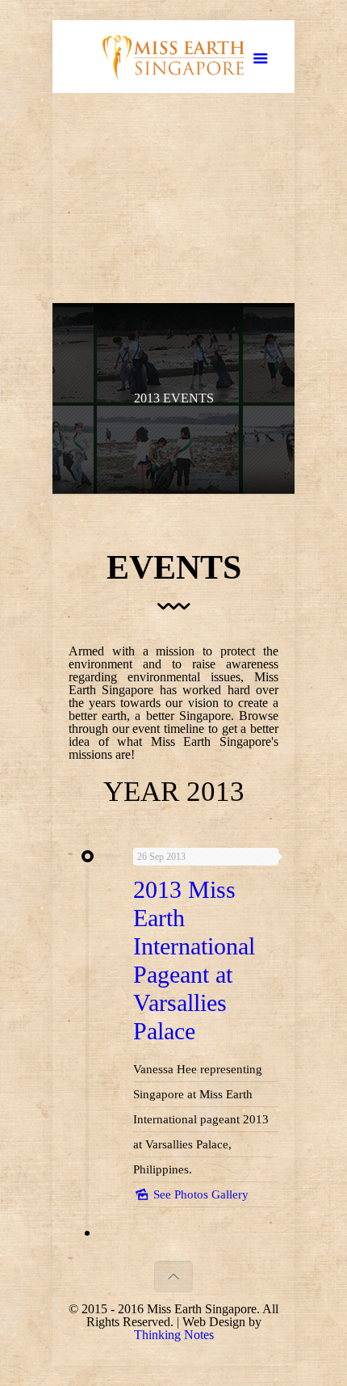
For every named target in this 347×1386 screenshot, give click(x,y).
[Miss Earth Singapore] (173, 60)
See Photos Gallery (199, 1194)
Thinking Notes (174, 1335)
